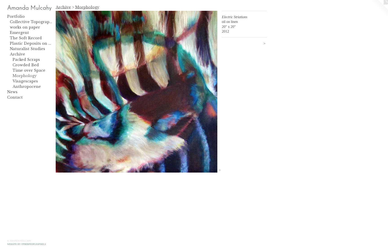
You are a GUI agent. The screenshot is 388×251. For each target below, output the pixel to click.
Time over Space (29, 70)
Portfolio (16, 16)
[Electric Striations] (136, 92)
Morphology (25, 75)
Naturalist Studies (27, 49)
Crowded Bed (26, 65)
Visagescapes (25, 81)
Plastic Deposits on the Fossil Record (31, 43)
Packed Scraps (26, 59)
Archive (17, 54)
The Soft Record (26, 38)
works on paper (25, 27)
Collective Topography (31, 22)
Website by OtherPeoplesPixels (26, 244)
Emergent (19, 32)
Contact (15, 97)
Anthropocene (27, 86)
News (12, 92)
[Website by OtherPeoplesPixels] (379, 9)
